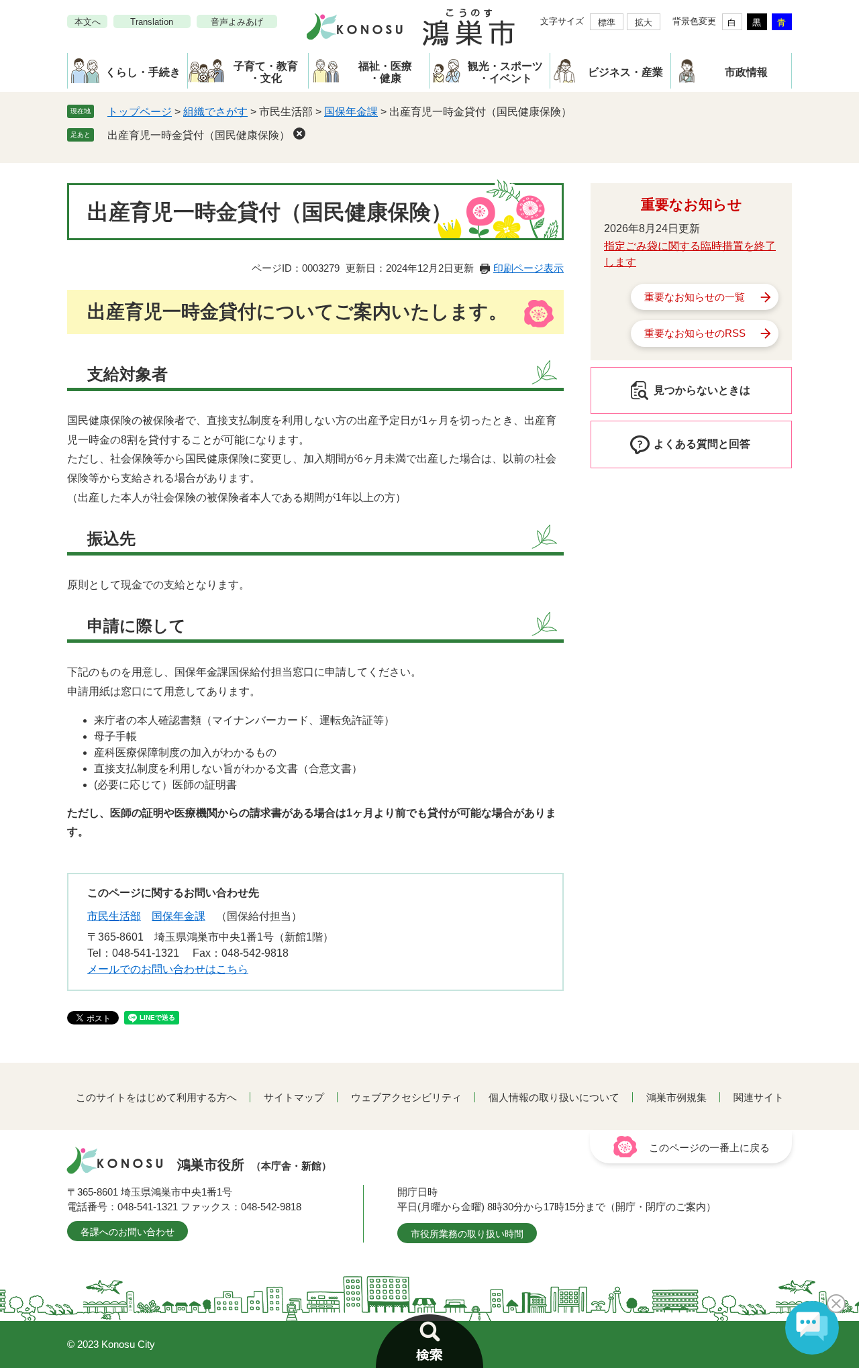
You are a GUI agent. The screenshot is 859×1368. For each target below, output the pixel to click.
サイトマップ (294, 1097)
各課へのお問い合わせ (127, 1231)
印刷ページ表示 (528, 268)
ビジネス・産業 (625, 72)
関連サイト (759, 1097)
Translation (151, 22)
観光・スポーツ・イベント (505, 72)
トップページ (139, 111)
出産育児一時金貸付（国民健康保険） (198, 135)
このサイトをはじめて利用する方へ (156, 1097)
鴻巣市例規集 (676, 1097)
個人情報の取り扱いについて (554, 1097)
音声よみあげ (237, 22)
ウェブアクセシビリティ (406, 1097)
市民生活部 (114, 916)
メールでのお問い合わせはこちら (167, 969)
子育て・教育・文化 (266, 72)
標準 (606, 22)
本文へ (87, 22)
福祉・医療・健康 (385, 72)
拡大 (643, 22)
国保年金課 (351, 111)
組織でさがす (215, 111)
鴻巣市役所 (254, 1164)
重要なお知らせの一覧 (694, 297)
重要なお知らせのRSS (695, 333)
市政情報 (746, 72)
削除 (299, 133)
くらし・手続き (143, 72)
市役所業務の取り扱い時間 (467, 1233)
